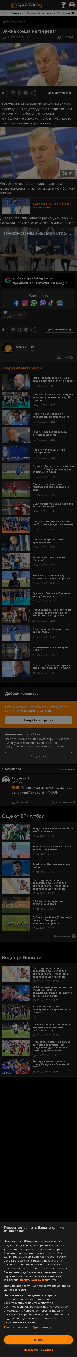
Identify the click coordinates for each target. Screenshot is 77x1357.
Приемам (38, 1339)
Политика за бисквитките (38, 1280)
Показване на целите (38, 1349)
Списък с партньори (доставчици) (28, 1327)
